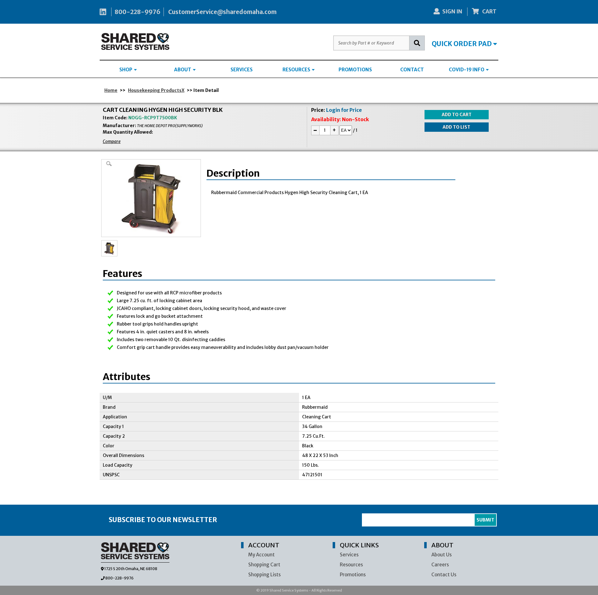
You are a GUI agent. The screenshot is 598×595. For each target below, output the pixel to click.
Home (110, 90)
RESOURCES (296, 70)
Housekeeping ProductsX (156, 90)
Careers (440, 565)
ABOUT (183, 70)
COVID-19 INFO (467, 70)
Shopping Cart (264, 565)
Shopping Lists (264, 575)
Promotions (353, 575)
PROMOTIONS (355, 70)
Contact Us (443, 575)
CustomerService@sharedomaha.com (222, 12)
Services (349, 555)
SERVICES (241, 70)
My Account (261, 555)
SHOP (126, 70)
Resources (351, 565)
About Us (441, 555)
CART (488, 11)
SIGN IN (452, 11)
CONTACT (412, 70)
